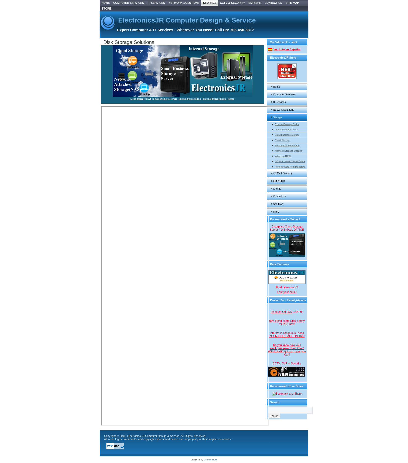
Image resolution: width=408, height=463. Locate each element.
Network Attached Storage (288, 151)
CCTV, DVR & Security (287, 363)
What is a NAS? (283, 156)
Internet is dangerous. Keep (287, 334)
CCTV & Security (232, 2)
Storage (210, 2)
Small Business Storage (165, 98)
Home (106, 2)
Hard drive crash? (287, 287)
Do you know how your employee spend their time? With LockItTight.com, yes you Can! (287, 349)
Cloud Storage (137, 98)
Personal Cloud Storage (287, 145)
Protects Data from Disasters (290, 166)
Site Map (292, 2)
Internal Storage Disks (190, 98)
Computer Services (128, 2)
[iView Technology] (286, 376)
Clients (277, 188)
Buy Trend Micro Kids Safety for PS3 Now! (287, 322)
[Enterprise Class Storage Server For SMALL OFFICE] (287, 256)
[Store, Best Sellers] (287, 78)
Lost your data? (286, 292)
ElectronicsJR (210, 460)
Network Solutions (184, 2)
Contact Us (273, 2)
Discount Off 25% (281, 311)
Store (106, 8)
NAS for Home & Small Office (290, 161)
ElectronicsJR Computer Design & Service (187, 20)
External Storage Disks (214, 98)
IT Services (156, 2)
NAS (149, 98)
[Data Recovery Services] (287, 283)
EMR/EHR (254, 2)
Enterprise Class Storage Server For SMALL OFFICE (287, 228)
